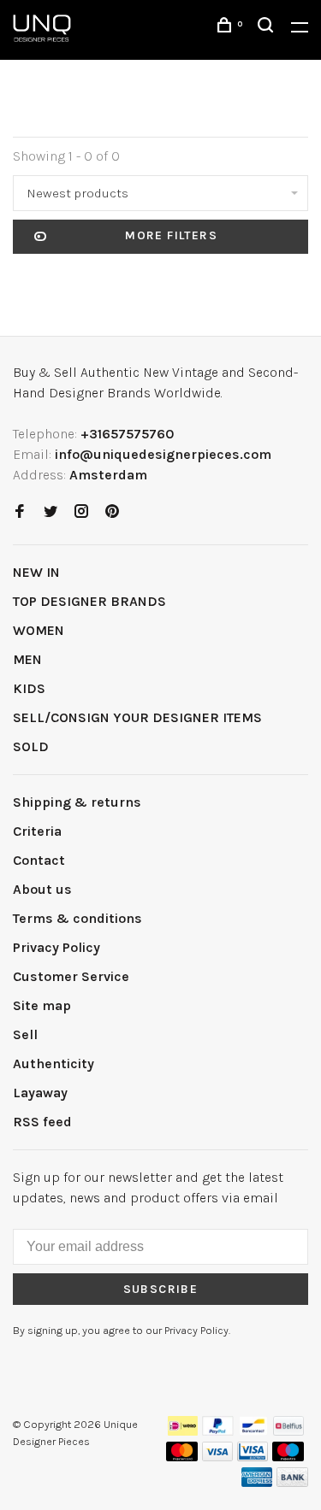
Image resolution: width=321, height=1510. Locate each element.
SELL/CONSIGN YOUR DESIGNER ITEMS (137, 717)
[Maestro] (288, 1456)
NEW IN (36, 572)
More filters (171, 235)
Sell (25, 1034)
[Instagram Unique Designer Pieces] (81, 512)
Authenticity (53, 1063)
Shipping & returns (77, 802)
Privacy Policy (56, 947)
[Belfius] (288, 1431)
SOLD (31, 746)
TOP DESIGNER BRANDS (89, 601)
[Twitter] (50, 512)
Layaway (40, 1092)
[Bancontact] (253, 1431)
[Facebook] (20, 512)
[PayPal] (218, 1431)
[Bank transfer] (292, 1482)
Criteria (37, 831)
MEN (27, 659)
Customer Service (71, 976)
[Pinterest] (112, 512)
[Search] (268, 28)
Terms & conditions (77, 918)
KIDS (29, 688)
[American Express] (257, 1482)
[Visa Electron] (252, 1456)
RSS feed (42, 1121)
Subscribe (161, 1289)
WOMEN (38, 630)
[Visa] (218, 1456)
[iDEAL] (183, 1431)
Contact (39, 860)
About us (42, 889)
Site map (42, 1005)
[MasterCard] (182, 1456)
